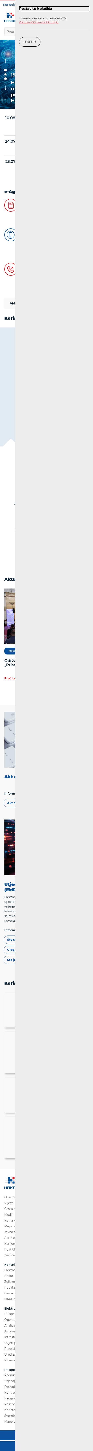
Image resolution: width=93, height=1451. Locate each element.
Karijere (10, 1244)
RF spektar (12, 1314)
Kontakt (10, 1220)
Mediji (8, 1215)
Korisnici (9, 5)
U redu (30, 42)
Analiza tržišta (15, 1325)
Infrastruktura (15, 1337)
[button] (5, 70)
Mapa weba (12, 1226)
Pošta (8, 1276)
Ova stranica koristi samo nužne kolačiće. (43, 20)
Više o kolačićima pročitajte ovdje (38, 22)
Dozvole (10, 1387)
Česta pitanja (14, 1209)
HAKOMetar (13, 1299)
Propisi (9, 1349)
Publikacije (12, 1287)
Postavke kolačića (35, 9)
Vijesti (9, 1203)
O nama (10, 1197)
